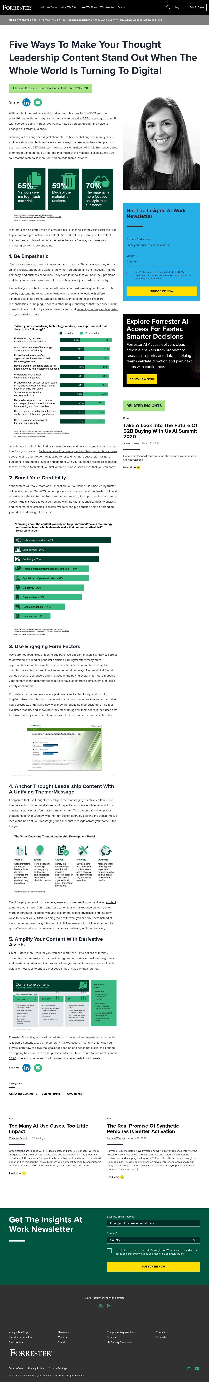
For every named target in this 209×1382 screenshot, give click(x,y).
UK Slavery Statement (119, 1342)
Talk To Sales (197, 7)
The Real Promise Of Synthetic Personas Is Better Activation (143, 1128)
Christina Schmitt (18, 1138)
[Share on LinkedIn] (26, 102)
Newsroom (64, 1332)
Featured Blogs (28, 20)
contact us (66, 1053)
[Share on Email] (38, 102)
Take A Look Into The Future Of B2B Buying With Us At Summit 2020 (160, 430)
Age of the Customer (21, 1094)
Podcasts (161, 1337)
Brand (61, 1342)
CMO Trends (74, 1094)
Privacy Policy (36, 1368)
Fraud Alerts (16, 1342)
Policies (111, 1337)
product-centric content (44, 235)
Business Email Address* (139, 239)
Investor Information (20, 1337)
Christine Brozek (23, 88)
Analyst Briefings (18, 1332)
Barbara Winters (116, 1138)
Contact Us (162, 1332)
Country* (131, 256)
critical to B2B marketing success (92, 118)
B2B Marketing (51, 1094)
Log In (178, 7)
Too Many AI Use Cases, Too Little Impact (48, 1128)
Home (12, 20)
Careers (62, 1337)
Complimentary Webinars (121, 1332)
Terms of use (16, 1368)
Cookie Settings (58, 1368)
